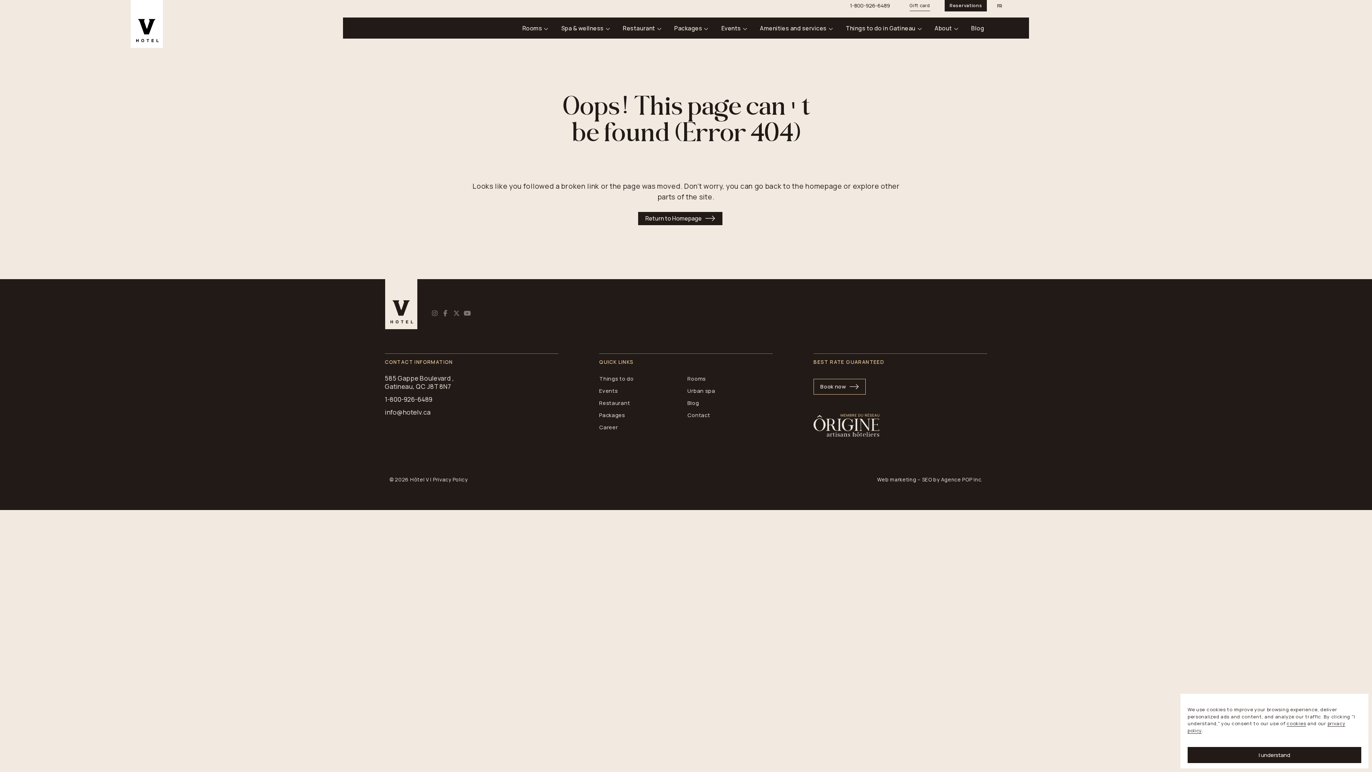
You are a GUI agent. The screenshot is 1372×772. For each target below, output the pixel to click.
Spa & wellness (582, 28)
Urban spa (701, 390)
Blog (977, 28)
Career (608, 427)
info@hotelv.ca (408, 412)
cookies (1296, 723)
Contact (698, 415)
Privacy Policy (450, 479)
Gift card (920, 6)
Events (731, 28)
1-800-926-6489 (408, 399)
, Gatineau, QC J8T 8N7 (419, 382)
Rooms (532, 28)
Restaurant (639, 28)
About (943, 28)
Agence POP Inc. (962, 479)
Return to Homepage (673, 218)
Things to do (616, 378)
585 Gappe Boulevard (418, 378)
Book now (833, 386)
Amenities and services (793, 28)
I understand (1274, 755)
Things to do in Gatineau (881, 28)
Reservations (966, 6)
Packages (688, 28)
